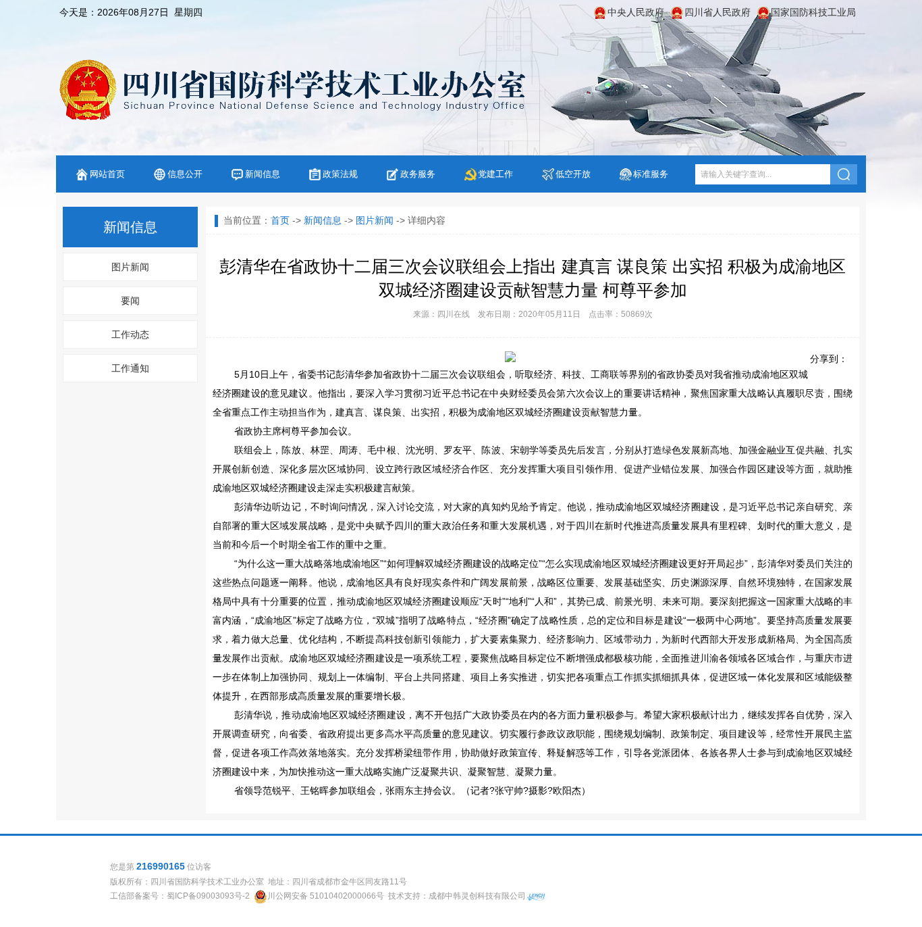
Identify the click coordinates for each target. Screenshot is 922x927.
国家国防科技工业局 (813, 12)
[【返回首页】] (291, 89)
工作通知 (130, 368)
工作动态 (130, 334)
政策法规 (340, 174)
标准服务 (650, 174)
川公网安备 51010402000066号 (325, 896)
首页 (280, 220)
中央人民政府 (635, 12)
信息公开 (184, 174)
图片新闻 (130, 266)
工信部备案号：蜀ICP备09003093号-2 (180, 896)
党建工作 (495, 174)
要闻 (130, 300)
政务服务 (417, 174)
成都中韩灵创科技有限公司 (477, 896)
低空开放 (573, 174)
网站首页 (107, 174)
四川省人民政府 (717, 12)
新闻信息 (262, 174)
